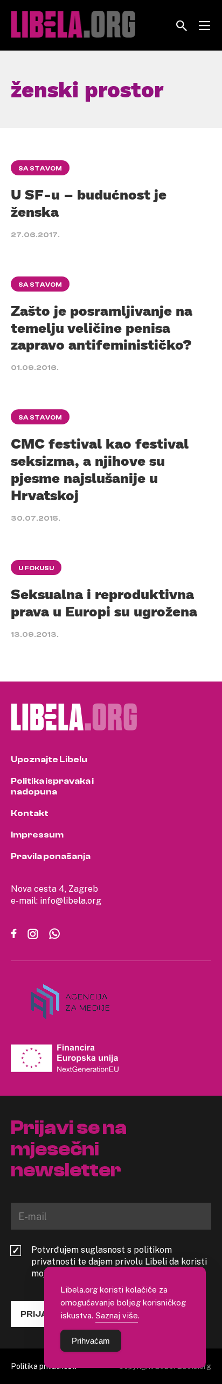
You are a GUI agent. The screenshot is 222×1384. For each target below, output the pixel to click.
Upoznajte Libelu (49, 759)
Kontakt (29, 813)
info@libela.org (70, 900)
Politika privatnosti (44, 1366)
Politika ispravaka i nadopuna (52, 786)
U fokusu (36, 568)
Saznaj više (116, 1315)
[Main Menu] (204, 25)
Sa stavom (40, 168)
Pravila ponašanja (51, 856)
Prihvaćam (91, 1340)
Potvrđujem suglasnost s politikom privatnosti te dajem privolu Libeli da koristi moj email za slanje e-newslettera (119, 1261)
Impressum (37, 835)
